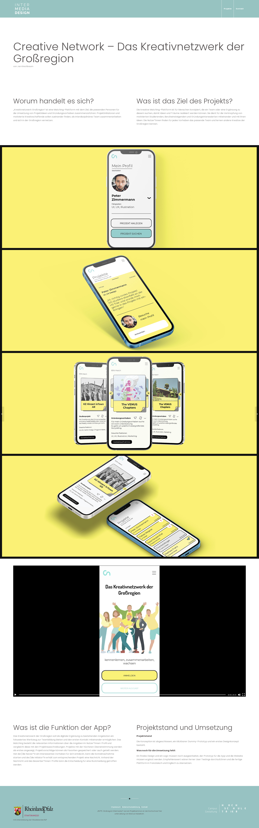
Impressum (116, 807)
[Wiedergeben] (15, 694)
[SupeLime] (2, 414)
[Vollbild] (243, 694)
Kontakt (144, 807)
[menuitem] (227, 9)
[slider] (122, 694)
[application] (129, 631)
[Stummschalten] (239, 694)
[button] (129, 631)
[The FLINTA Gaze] (257, 414)
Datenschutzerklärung (131, 807)
